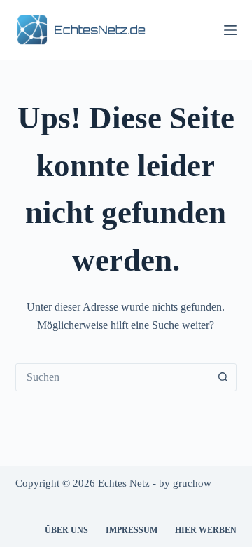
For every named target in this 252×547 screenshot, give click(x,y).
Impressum (132, 530)
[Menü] (230, 30)
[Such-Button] (222, 377)
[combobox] (113, 377)
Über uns (66, 530)
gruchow (192, 483)
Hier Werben (206, 530)
